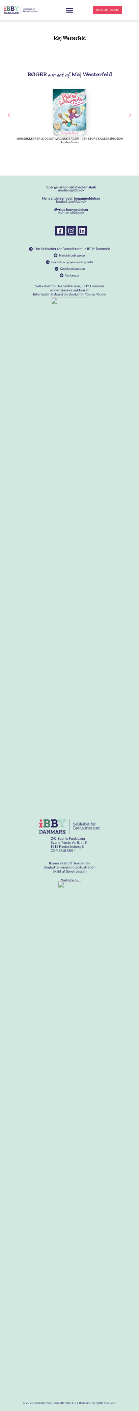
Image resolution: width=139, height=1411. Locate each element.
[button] (8, 115)
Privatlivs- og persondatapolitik (72, 262)
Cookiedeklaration (72, 268)
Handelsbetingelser (72, 255)
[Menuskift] (69, 10)
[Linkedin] (82, 231)
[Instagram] (71, 231)
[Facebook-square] (60, 231)
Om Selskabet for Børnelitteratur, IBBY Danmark (72, 249)
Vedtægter (72, 275)
